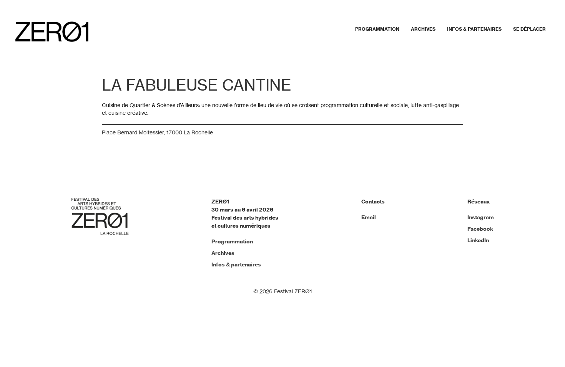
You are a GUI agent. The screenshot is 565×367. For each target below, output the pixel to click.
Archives (423, 29)
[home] (51, 31)
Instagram (480, 217)
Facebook (480, 228)
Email (368, 217)
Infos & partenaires (474, 29)
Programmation (377, 29)
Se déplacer (529, 29)
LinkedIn (478, 240)
